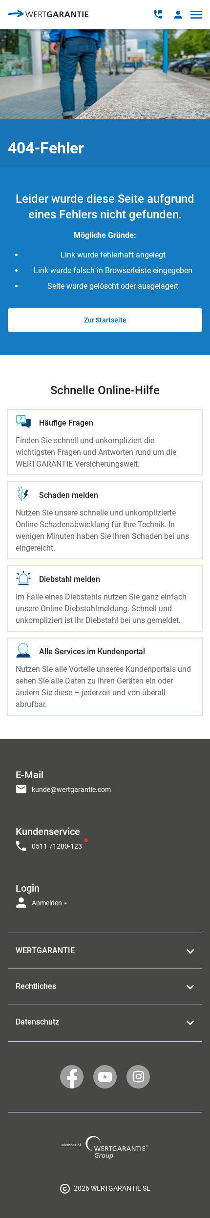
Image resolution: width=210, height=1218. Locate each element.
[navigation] (105, 836)
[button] (178, 14)
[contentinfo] (105, 1188)
